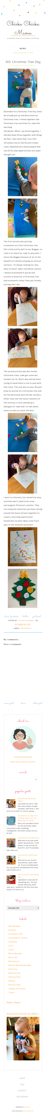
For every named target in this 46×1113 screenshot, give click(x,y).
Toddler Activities (16, 988)
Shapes (11, 981)
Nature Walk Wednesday (19, 965)
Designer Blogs (28, 1111)
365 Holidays (26, 628)
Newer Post (8, 703)
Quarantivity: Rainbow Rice (28, 838)
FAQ (22, 1084)
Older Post (37, 703)
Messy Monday (15, 953)
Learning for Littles (17, 938)
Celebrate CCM (15, 934)
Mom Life (12, 957)
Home (23, 703)
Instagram (22, 1097)
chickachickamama (23, 757)
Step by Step (14, 984)
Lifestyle (12, 941)
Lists (10, 945)
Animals (12, 930)
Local (11, 949)
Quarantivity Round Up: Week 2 (23, 1013)
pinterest (37, 617)
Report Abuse (13, 1002)
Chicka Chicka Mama (23, 28)
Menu (23, 48)
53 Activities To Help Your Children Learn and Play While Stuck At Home (28, 818)
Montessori (13, 961)
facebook (14, 617)
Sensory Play (14, 977)
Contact (22, 1090)
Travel (11, 992)
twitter (25, 617)
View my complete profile (23, 761)
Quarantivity (14, 973)
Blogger (27, 1107)
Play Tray (12, 969)
